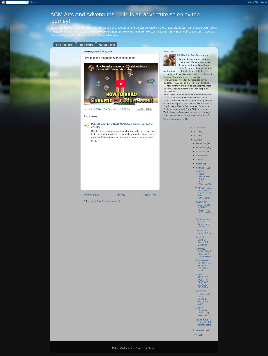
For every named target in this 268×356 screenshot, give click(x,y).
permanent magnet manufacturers (136, 137)
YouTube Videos (106, 44)
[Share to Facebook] (147, 109)
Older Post (149, 195)
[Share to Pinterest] (150, 109)
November (201, 147)
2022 (196, 131)
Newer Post (91, 195)
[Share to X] (144, 109)
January (200, 330)
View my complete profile (175, 119)
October (200, 151)
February (201, 168)
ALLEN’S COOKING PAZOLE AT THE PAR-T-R (203, 312)
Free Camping (86, 44)
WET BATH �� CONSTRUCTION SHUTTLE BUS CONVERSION (203, 193)
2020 (196, 140)
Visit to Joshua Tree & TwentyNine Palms (202, 223)
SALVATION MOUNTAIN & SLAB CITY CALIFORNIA (203, 253)
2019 (196, 335)
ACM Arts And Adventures (194, 55)
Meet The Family (64, 44)
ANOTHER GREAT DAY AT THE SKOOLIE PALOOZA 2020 (202, 297)
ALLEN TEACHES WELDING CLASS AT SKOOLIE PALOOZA (201, 281)
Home (121, 195)
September (202, 156)
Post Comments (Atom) (108, 201)
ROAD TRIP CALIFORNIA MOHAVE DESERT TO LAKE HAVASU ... (203, 208)
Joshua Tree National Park (203, 232)
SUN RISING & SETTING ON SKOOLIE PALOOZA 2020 (203, 265)
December (201, 143)
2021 (196, 135)
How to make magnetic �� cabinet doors (203, 322)
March (199, 164)
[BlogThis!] (141, 109)
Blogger (151, 348)
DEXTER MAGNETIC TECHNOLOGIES (110, 124)
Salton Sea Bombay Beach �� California (202, 241)
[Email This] (138, 109)
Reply (94, 141)
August (200, 160)
